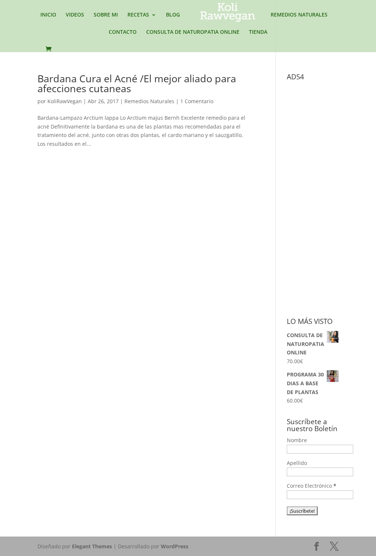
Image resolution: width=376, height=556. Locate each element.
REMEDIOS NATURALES (299, 15)
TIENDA (258, 32)
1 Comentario (196, 101)
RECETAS (138, 15)
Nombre (297, 440)
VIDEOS (75, 15)
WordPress (174, 546)
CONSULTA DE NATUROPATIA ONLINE (192, 32)
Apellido (297, 462)
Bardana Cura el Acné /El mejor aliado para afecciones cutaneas (136, 83)
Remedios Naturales (149, 101)
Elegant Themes (92, 546)
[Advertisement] (331, 194)
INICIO (48, 15)
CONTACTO (123, 32)
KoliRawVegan (64, 101)
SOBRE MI (106, 15)
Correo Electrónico (311, 485)
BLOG (173, 15)
